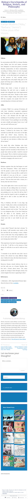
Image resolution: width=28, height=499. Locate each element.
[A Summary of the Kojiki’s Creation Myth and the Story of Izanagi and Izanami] (8, 461)
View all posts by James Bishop (18, 339)
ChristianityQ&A (6, 300)
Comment (23, 370)
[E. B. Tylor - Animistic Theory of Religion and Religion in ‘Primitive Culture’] (8, 438)
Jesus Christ (5, 302)
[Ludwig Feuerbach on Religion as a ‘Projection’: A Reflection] (8, 450)
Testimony (13, 302)
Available (15, 283)
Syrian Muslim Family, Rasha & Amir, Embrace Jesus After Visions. (7, 347)
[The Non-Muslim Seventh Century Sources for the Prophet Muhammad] (8, 415)
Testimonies (13, 298)
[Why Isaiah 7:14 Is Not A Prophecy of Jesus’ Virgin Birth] (19, 439)
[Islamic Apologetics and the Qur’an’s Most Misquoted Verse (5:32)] (19, 415)
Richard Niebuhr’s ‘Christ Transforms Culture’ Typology (21, 347)
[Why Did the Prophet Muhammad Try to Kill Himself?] (19, 462)
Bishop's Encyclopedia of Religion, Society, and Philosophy (14, 4)
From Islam (5, 298)
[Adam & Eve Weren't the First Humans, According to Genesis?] (19, 450)
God (14, 300)
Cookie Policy (4, 493)
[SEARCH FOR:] (14, 377)
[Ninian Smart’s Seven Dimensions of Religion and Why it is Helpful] (8, 427)
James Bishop (11, 21)
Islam (19, 300)
